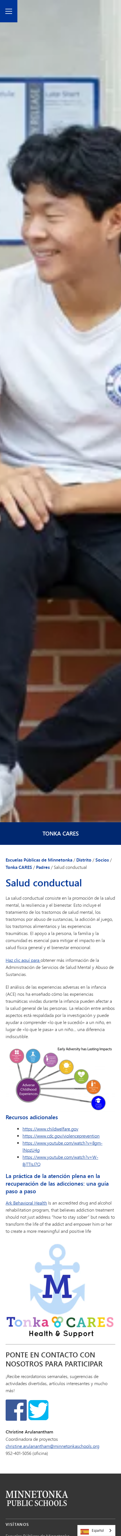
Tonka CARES (60, 833)
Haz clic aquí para (23, 960)
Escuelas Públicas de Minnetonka (39, 859)
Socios (102, 859)
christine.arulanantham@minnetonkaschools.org (52, 1446)
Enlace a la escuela (37, 1498)
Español (98, 1530)
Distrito (83, 859)
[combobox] (96, 1530)
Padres (43, 867)
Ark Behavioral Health (26, 1202)
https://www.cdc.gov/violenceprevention (61, 1136)
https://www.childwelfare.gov (50, 1128)
